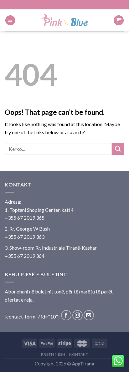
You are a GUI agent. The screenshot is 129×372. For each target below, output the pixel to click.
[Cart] (119, 20)
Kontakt (78, 354)
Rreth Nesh (53, 354)
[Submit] (118, 149)
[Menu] (10, 20)
